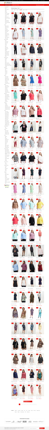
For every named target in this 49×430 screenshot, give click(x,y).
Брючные (6, 103)
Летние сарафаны (7, 112)
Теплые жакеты (6, 77)
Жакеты (6, 10)
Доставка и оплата (14, 0)
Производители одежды (24, 418)
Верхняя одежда (6, 57)
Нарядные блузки (7, 30)
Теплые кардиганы (7, 94)
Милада (22, 410)
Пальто (6, 60)
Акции (5, 0)
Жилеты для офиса (7, 86)
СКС (24, 410)
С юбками (6, 104)
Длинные (6, 136)
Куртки (6, 59)
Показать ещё (28, 401)
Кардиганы (5, 93)
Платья (5, 110)
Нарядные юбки (6, 139)
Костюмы (6, 12)
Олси (26, 410)
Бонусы (7, 0)
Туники (5, 129)
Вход (41, 0)
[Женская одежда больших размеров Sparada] (35, 421)
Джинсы (6, 50)
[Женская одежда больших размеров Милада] (19, 421)
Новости (20, 0)
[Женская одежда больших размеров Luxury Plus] (13, 421)
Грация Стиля (38, 410)
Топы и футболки (7, 14)
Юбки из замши (6, 146)
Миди (5, 137)
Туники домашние (7, 158)
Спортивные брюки (7, 51)
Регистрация (43, 0)
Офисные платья (7, 120)
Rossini (32, 410)
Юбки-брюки (6, 47)
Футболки (6, 128)
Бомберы (6, 66)
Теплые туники (6, 131)
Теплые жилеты (6, 85)
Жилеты (6, 11)
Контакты (22, 0)
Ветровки (6, 58)
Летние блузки (6, 31)
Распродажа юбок (7, 147)
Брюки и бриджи (6, 39)
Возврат (17, 0)
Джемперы (5, 67)
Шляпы (6, 169)
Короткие (6, 138)
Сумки (5, 23)
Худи (5, 69)
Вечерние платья (7, 113)
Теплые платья (6, 119)
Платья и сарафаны (7, 13)
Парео (5, 167)
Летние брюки (6, 41)
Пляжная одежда (7, 20)
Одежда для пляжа (6, 165)
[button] (5, 421)
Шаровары (6, 49)
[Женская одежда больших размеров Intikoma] (8, 421)
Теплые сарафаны (7, 121)
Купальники (6, 168)
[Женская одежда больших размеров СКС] (24, 421)
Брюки (5, 40)
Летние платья (6, 111)
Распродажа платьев (7, 122)
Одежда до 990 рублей (7, 22)
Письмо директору (35, 0)
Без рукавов (6, 29)
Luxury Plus (19, 410)
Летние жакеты (6, 76)
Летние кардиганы (7, 95)
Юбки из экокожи (7, 145)
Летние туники (6, 130)
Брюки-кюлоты (6, 48)
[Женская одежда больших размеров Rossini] (41, 421)
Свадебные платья (7, 123)
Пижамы (6, 160)
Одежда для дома (7, 21)
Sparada (29, 410)
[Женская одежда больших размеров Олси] (30, 421)
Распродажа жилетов (7, 92)
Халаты (6, 159)
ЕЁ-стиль (35, 410)
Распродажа (10, 0)
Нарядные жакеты (7, 78)
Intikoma (16, 410)
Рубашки (6, 32)
